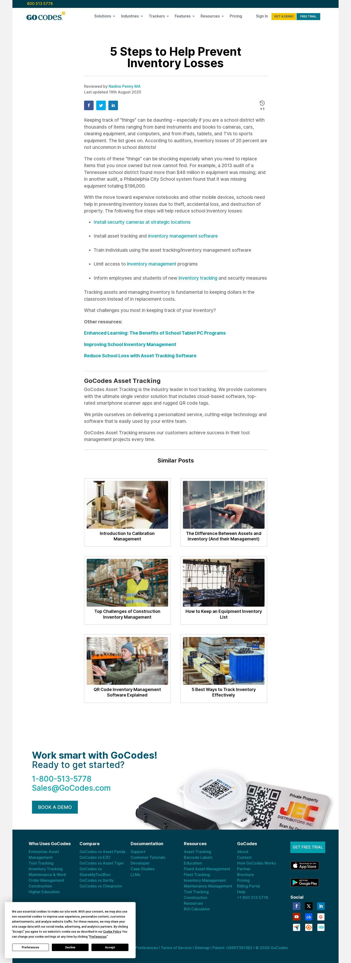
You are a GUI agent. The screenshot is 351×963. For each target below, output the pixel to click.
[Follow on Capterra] (296, 926)
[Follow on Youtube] (296, 916)
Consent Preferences (138, 947)
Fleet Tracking (197, 874)
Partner (244, 868)
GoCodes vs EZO (95, 857)
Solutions (102, 17)
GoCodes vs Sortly (97, 880)
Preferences (30, 947)
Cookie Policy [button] (112, 931)
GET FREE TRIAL (308, 847)
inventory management (151, 264)
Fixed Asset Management (207, 868)
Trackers (157, 17)
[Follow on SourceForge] (308, 926)
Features (183, 17)
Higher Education (44, 891)
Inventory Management (205, 880)
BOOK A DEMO (55, 807)
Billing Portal (248, 886)
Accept (110, 947)
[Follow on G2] (320, 916)
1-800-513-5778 (61, 778)
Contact (244, 857)
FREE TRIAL (308, 16)
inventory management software (183, 236)
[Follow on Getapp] (320, 926)
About (242, 851)
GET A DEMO (283, 16)
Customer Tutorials (148, 857)
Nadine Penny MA (125, 86)
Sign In (262, 17)
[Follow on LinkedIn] (321, 906)
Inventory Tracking (46, 868)
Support (138, 851)
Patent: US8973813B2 (233, 947)
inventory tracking (198, 278)
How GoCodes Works (256, 863)
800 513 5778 (40, 3)
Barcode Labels (198, 857)
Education (193, 863)
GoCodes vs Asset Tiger (102, 863)
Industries (130, 17)
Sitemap (202, 947)
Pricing (236, 17)
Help (241, 891)
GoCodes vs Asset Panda (102, 851)
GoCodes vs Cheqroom (101, 886)
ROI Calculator (197, 909)
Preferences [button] (98, 936)
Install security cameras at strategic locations (142, 222)
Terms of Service (176, 947)
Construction (40, 886)
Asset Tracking (197, 851)
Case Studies (142, 868)
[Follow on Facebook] (296, 906)
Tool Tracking (41, 863)
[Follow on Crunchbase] (308, 916)
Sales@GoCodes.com (71, 788)
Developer (140, 863)
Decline (70, 947)
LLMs (135, 874)
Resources (210, 17)
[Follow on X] (309, 906)
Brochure (245, 874)
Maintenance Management (208, 886)
